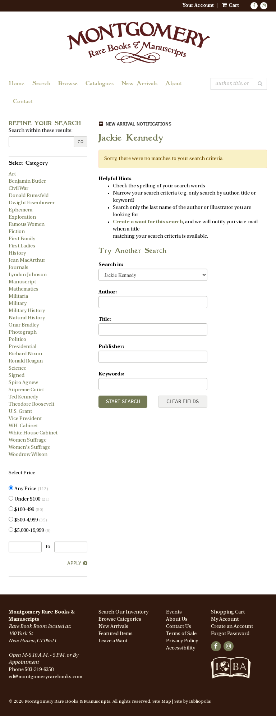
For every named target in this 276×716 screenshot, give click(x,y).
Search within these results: (41, 130)
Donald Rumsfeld (29, 196)
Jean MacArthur (27, 260)
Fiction (17, 231)
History (17, 253)
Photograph (23, 332)
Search (41, 84)
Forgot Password (230, 634)
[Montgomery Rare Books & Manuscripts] (138, 42)
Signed (16, 375)
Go (80, 142)
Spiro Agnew (23, 383)
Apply (74, 563)
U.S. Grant (20, 411)
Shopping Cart (228, 612)
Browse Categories (119, 619)
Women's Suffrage (29, 447)
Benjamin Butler (27, 181)
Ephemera (20, 210)
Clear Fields (182, 401)
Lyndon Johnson (28, 275)
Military (18, 303)
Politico (17, 339)
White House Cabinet (33, 433)
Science (17, 368)
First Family (22, 239)
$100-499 (28, 509)
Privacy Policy (182, 641)
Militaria (18, 296)
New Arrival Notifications (137, 124)
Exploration (22, 217)
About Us (177, 619)
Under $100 (31, 499)
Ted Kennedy (23, 397)
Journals (18, 267)
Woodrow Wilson (28, 454)
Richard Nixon (25, 354)
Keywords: (111, 374)
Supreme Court (26, 390)
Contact (23, 102)
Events (174, 612)
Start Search (123, 401)
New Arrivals (139, 84)
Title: (104, 319)
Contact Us (178, 626)
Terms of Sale (181, 634)
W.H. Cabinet (23, 426)
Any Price (30, 489)
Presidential (22, 347)
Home (16, 84)
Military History (27, 311)
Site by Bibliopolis (192, 701)
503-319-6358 (39, 669)
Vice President (25, 418)
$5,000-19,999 (32, 530)
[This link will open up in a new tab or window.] (231, 672)
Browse (68, 84)
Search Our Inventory (123, 612)
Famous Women (27, 224)
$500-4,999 (30, 520)
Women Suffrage (27, 440)
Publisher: (111, 347)
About (173, 84)
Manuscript (22, 282)
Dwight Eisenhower (32, 203)
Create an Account (232, 626)
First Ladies (22, 246)
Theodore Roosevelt (31, 404)
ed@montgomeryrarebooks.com (45, 677)
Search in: (110, 265)
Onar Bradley (24, 325)
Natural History (27, 318)
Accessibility (180, 648)
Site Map (161, 701)
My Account (225, 619)
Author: (107, 292)
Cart (233, 5)
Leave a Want (113, 641)
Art (12, 174)
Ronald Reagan (26, 361)
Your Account (198, 5)
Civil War (18, 188)
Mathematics (23, 289)
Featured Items (115, 634)
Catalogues (100, 84)
